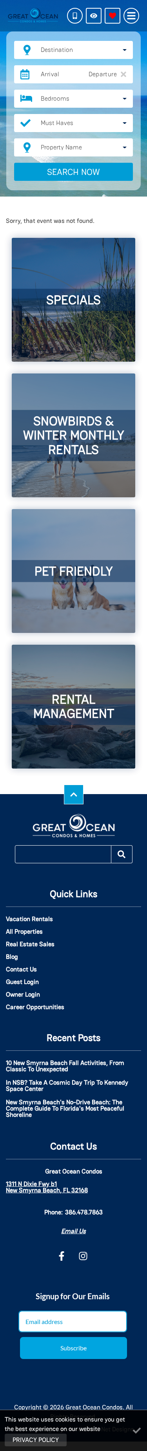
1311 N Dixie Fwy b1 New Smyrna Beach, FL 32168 (47, 1187)
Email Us (73, 1231)
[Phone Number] (75, 16)
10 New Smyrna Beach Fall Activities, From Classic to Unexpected (65, 1066)
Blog (12, 957)
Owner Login (23, 994)
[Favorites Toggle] (112, 16)
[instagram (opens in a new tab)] (83, 1256)
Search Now (73, 171)
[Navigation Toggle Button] (131, 16)
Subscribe (73, 1348)
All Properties (24, 932)
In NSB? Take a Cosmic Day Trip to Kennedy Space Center (67, 1086)
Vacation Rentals (29, 919)
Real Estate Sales (30, 944)
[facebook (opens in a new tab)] (62, 1256)
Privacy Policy (36, 1440)
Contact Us (21, 969)
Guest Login (22, 982)
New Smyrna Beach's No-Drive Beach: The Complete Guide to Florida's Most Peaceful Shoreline (65, 1109)
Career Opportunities (35, 1007)
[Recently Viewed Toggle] (94, 16)
